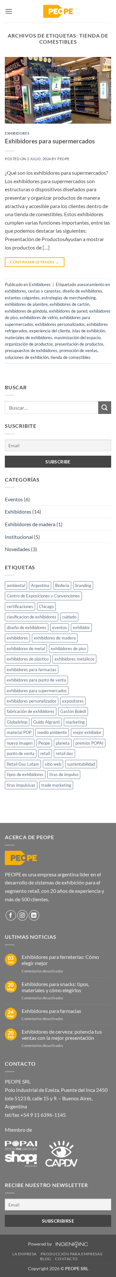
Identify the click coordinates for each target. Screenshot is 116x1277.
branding (83, 585)
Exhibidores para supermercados (50, 141)
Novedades (17, 549)
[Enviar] (104, 407)
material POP (19, 732)
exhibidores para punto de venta (36, 680)
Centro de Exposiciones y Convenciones (43, 595)
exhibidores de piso (68, 648)
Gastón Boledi (73, 711)
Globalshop (17, 722)
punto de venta (20, 753)
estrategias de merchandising (69, 297)
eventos (59, 627)
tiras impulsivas (21, 785)
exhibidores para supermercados (37, 690)
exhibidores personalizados (60, 324)
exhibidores (17, 637)
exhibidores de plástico (28, 658)
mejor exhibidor (87, 732)
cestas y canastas (44, 291)
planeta (63, 743)
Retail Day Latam (23, 764)
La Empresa (24, 1253)
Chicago (46, 606)
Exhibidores (17, 133)
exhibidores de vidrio (39, 317)
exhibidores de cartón (69, 304)
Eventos (14, 499)
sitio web (53, 764)
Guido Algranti (46, 722)
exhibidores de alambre (26, 304)
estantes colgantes (22, 297)
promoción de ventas (78, 350)
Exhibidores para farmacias (51, 1011)
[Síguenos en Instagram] (22, 915)
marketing (75, 722)
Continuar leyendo (34, 262)
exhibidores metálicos (74, 658)
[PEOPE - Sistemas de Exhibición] (58, 11)
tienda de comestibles (71, 357)
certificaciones (20, 606)
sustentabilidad (81, 764)
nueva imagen (20, 743)
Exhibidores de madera (30, 524)
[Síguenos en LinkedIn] (34, 915)
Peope (63, 159)
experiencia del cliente (49, 330)
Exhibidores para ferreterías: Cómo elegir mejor (60, 960)
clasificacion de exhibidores (31, 616)
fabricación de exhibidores (30, 711)
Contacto (66, 1258)
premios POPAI (89, 743)
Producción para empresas (71, 1253)
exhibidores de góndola (26, 311)
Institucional (19, 537)
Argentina (40, 585)
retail (45, 753)
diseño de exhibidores (82, 291)
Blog (45, 1258)
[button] (9, 11)
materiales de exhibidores (28, 337)
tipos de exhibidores (25, 774)
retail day (64, 753)
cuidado (69, 616)
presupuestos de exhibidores (31, 350)
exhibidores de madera (55, 637)
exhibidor (81, 627)
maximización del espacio (77, 337)
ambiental (16, 585)
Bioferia (62, 585)
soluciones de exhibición (27, 357)
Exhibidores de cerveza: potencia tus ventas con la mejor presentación (62, 1034)
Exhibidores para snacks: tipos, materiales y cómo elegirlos (55, 987)
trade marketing (56, 785)
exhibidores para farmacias (31, 669)
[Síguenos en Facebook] (10, 915)
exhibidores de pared (68, 311)
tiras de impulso (63, 774)
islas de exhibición (88, 330)
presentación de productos (79, 344)
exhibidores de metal (26, 648)
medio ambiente (52, 732)
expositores (73, 701)
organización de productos (29, 344)
